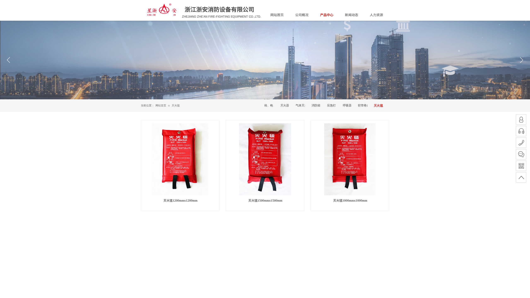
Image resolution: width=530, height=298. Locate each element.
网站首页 (160, 105)
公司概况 (301, 14)
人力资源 (376, 14)
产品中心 (326, 14)
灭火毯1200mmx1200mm (180, 200)
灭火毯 (176, 105)
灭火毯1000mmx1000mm (350, 200)
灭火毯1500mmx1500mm (265, 200)
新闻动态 (351, 14)
